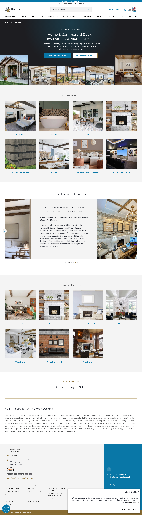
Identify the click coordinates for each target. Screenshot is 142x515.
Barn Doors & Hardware (55, 498)
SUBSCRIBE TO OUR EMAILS (71, 1)
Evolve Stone (86, 16)
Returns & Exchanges (12, 491)
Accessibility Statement (34, 491)
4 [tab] (71, 262)
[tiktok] (28, 478)
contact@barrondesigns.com (19, 456)
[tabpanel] (14, 70)
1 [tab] (65, 262)
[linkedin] (21, 478)
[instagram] (11, 478)
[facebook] (14, 478)
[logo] (13, 9)
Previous (5, 231)
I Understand (128, 509)
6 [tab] (75, 262)
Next (137, 231)
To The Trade (114, 10)
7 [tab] (77, 262)
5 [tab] (73, 262)
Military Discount (32, 498)
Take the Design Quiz (57, 55)
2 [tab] (68, 262)
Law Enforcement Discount (57, 485)
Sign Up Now (114, 485)
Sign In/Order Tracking (12, 488)
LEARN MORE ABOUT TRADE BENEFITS (71, 4)
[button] (6, 508)
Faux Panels (53, 16)
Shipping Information (12, 495)
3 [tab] (69, 262)
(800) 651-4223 (15, 449)
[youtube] (24, 478)
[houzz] (31, 478)
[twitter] (18, 478)
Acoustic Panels (69, 16)
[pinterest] (8, 478)
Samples (100, 16)
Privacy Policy (31, 485)
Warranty (8, 498)
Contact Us (30, 488)
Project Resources (129, 16)
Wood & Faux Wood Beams (16, 16)
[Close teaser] (10, 504)
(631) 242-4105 (14, 452)
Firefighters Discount (33, 501)
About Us (8, 485)
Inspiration (113, 16)
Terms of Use (9, 501)
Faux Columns (37, 16)
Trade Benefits (31, 495)
